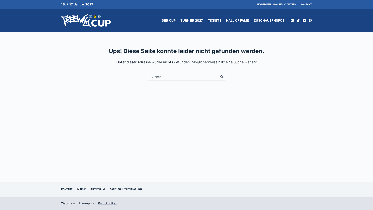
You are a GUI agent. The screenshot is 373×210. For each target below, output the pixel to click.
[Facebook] (310, 20)
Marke (81, 189)
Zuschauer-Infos (269, 20)
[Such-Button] (221, 76)
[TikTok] (298, 20)
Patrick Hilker (107, 203)
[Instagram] (292, 20)
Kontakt (306, 4)
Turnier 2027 (191, 20)
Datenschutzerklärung (126, 189)
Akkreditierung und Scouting (276, 4)
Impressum (98, 189)
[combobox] (183, 77)
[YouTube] (304, 20)
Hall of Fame (237, 20)
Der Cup (169, 20)
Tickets (214, 20)
